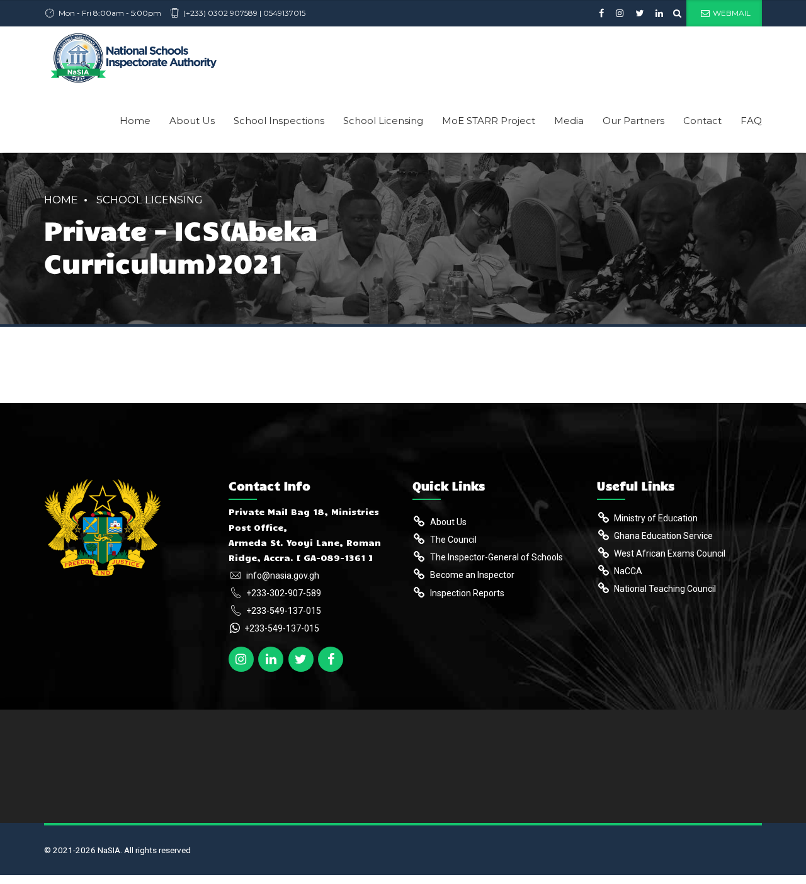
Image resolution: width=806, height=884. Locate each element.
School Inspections (279, 121)
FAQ (751, 121)
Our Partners (633, 121)
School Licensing (383, 121)
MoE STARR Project (488, 121)
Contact (702, 121)
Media (569, 121)
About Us (192, 121)
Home (135, 121)
